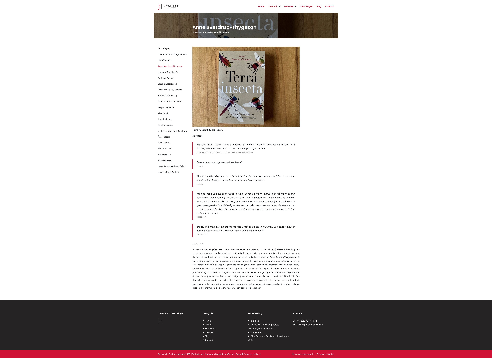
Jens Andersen (165, 119)
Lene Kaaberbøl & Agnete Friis (172, 54)
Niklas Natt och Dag (167, 95)
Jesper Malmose (166, 107)
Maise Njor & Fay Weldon (170, 89)
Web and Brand (234, 354)
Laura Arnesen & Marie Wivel (172, 166)
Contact (329, 6)
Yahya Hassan (164, 148)
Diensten (288, 6)
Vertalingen (306, 6)
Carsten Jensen (165, 125)
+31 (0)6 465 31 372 (306, 320)
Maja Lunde (163, 113)
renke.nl (257, 354)
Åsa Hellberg (164, 136)
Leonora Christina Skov (169, 72)
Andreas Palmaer (166, 78)
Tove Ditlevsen (165, 160)
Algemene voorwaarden (303, 354)
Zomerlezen (256, 332)
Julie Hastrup (164, 142)
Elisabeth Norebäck (167, 84)
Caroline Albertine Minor (170, 101)
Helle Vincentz (165, 60)
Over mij (273, 6)
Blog (319, 6)
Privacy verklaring (325, 354)
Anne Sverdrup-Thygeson (170, 66)
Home (261, 6)
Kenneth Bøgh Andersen (169, 172)
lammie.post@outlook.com (309, 324)
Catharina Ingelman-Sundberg (172, 131)
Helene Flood (164, 154)
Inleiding (255, 320)
